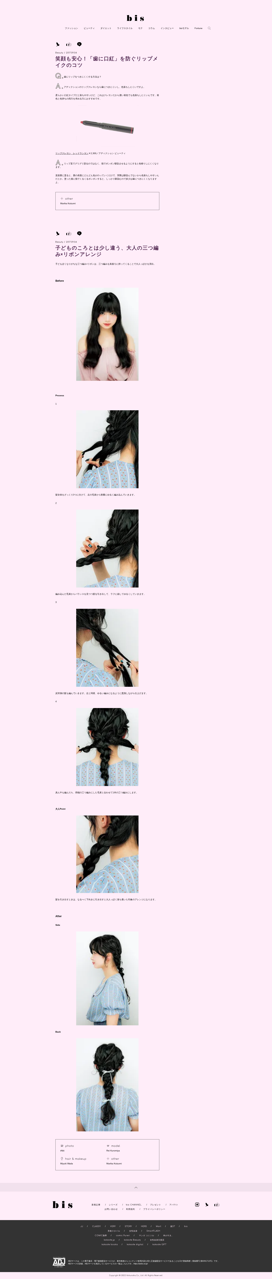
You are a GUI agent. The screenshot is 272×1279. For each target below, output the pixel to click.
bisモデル (184, 28)
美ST (172, 1226)
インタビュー (167, 28)
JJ (82, 1226)
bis (185, 1226)
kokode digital (135, 1244)
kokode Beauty (132, 1240)
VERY (113, 1226)
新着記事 (96, 1205)
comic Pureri (123, 1235)
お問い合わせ (111, 1209)
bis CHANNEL (134, 1205)
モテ (140, 28)
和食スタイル (114, 1231)
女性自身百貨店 (157, 1240)
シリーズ (113, 1205)
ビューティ (89, 28)
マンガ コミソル (146, 1235)
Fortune (198, 28)
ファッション (71, 28)
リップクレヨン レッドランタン (71, 153)
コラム (151, 28)
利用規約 (130, 1209)
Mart (158, 1226)
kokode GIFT (159, 1244)
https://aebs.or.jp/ (140, 1264)
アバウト (173, 1205)
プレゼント (155, 1205)
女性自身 (133, 1231)
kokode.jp (109, 1240)
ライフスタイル (125, 28)
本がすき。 (168, 1235)
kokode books (110, 1244)
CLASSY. (96, 1226)
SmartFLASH (153, 1231)
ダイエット (105, 28)
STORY (128, 1226)
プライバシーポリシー (154, 1209)
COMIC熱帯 (101, 1235)
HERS (144, 1226)
